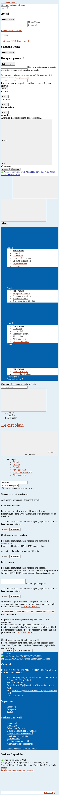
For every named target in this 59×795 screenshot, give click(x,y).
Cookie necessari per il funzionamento (18, 640)
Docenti (16, 464)
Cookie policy (13, 723)
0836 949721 (17, 682)
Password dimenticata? (11, 30)
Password (32, 25)
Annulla (5, 169)
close (4, 223)
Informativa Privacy (16, 728)
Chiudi (4, 97)
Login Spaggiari (22, 78)
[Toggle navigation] (23, 210)
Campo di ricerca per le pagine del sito (18, 384)
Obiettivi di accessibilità (17, 736)
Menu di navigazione (40, 453)
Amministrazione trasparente (20, 744)
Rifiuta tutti (24, 612)
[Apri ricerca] (35, 187)
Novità (10, 415)
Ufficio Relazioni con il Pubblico (22, 731)
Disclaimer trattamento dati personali (17, 770)
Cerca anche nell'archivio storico (19, 488)
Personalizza (7, 612)
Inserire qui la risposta (36, 583)
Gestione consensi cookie (18, 741)
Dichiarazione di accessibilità (20, 733)
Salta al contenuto (9, 2)
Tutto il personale (22, 472)
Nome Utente (34, 22)
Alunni (16, 462)
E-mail (31, 67)
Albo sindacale (19, 475)
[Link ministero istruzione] (13, 5)
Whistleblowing (14, 738)
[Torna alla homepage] (29, 173)
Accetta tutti (45, 612)
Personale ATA (19, 470)
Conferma (15, 169)
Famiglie (16, 467)
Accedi (5, 8)
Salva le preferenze (23, 651)
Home (9, 412)
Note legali (12, 725)
